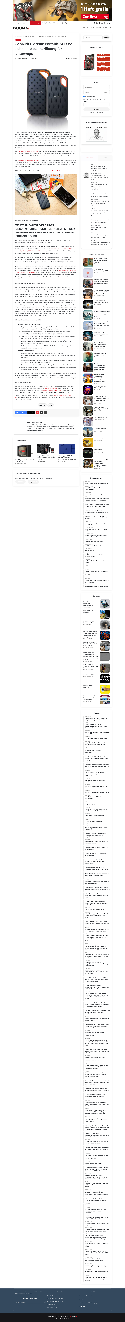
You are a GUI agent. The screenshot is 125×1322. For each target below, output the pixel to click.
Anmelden (96, 109)
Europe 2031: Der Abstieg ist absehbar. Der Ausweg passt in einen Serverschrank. (66, 23)
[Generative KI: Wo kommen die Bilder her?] (88, 336)
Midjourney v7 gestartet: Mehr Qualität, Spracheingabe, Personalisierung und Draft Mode (101, 463)
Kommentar (89, 158)
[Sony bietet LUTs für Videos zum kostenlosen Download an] (105, 668)
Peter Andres (94, 199)
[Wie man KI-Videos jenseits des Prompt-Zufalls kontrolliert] (88, 346)
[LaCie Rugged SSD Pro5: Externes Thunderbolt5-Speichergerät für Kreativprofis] (67, 449)
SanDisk (42, 405)
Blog (91, 27)
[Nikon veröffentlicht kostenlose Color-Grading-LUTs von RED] (105, 646)
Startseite (19, 36)
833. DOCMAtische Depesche (55, 1298)
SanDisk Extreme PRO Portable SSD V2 (29, 160)
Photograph (94, 182)
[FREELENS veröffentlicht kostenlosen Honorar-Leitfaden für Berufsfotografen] (105, 603)
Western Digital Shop (50, 388)
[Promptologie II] (88, 442)
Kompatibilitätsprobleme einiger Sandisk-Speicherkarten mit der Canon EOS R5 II (46, 457)
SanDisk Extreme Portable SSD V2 (28, 151)
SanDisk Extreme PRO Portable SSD (29, 251)
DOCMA (74, 1316)
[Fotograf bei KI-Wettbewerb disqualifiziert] (88, 273)
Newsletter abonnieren (86, 1296)
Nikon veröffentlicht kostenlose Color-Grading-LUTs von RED (91, 643)
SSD (51, 405)
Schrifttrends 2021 (88, 675)
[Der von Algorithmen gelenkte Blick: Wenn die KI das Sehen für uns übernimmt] (88, 400)
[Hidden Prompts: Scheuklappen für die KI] (88, 411)
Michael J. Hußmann (96, 173)
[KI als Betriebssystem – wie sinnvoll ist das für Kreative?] (88, 262)
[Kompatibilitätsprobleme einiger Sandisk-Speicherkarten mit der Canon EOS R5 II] (46, 449)
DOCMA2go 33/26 (52, 1307)
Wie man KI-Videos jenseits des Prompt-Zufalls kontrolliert (100, 344)
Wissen (98, 27)
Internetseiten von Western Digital (50, 171)
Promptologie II (98, 438)
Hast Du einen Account (96, 112)
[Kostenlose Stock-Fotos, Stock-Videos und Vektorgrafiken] (105, 699)
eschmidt (93, 240)
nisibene (93, 233)
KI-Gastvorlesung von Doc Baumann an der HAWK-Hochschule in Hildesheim (101, 291)
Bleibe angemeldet (90, 96)
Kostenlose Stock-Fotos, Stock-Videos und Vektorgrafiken (90, 697)
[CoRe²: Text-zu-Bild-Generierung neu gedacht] (88, 304)
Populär (105, 158)
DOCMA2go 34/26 (52, 1304)
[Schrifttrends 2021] (105, 678)
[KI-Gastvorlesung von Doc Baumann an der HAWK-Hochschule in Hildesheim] (88, 294)
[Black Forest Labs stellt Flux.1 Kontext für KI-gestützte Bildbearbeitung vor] (88, 325)
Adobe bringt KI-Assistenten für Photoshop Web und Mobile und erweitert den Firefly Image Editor (101, 378)
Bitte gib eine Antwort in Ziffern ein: (94, 99)
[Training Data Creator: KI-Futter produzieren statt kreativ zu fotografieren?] (88, 283)
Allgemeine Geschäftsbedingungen (89, 1302)
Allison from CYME (96, 225)
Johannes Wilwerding (22, 58)
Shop (84, 27)
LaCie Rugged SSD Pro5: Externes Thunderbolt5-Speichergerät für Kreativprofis (67, 457)
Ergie (92, 218)
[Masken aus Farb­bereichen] (105, 614)
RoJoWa (93, 208)
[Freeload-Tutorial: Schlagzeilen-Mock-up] (105, 625)
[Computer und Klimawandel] (88, 453)
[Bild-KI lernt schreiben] (88, 421)
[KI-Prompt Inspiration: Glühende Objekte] (88, 390)
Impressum (82, 1306)
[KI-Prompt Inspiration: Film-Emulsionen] (88, 357)
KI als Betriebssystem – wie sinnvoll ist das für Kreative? (101, 260)
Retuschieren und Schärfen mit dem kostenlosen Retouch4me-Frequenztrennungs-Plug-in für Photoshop (91, 656)
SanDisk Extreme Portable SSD (61, 249)
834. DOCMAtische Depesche (55, 1296)
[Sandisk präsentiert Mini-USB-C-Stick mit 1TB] (24, 451)
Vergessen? (105, 92)
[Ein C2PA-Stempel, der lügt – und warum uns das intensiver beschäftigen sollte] (88, 315)
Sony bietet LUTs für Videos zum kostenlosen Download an (90, 666)
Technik (25, 36)
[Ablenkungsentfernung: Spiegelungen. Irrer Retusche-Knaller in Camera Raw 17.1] (88, 367)
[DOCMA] (21, 28)
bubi (92, 164)
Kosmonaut (94, 192)
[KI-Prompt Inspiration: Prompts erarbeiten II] (88, 432)
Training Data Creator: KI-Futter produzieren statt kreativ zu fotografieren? (101, 281)
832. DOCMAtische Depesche (55, 1301)
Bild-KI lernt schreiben (100, 417)
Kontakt (82, 1299)
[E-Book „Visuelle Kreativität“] (105, 689)
